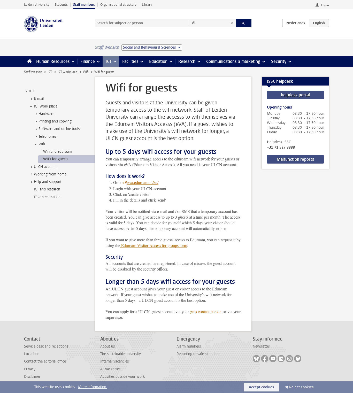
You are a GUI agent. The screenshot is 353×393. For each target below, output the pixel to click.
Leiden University (36, 4)
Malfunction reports (295, 159)
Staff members (84, 4)
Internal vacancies (114, 361)
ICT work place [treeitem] (45, 106)
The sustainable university (120, 353)
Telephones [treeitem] (47, 136)
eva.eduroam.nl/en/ (142, 182)
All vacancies (110, 369)
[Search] (244, 23)
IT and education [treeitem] (47, 197)
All (194, 22)
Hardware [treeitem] (46, 113)
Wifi (86, 72)
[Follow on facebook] (264, 358)
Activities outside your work (122, 376)
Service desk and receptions (46, 346)
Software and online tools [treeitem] (59, 128)
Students (61, 4)
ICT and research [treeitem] (47, 189)
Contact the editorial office (45, 361)
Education (158, 61)
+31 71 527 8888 (281, 147)
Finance (87, 61)
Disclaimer (32, 376)
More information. (92, 386)
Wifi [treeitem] (42, 144)
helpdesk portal (295, 95)
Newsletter (261, 346)
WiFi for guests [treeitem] (55, 159)
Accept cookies (261, 387)
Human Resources (53, 61)
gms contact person (205, 311)
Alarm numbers (189, 346)
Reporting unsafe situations (198, 353)
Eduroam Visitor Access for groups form (153, 245)
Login (325, 5)
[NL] (295, 23)
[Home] (28, 61)
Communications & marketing (233, 61)
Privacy (29, 369)
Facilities (130, 61)
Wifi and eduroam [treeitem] (57, 151)
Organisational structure (118, 4)
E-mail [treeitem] (39, 98)
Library (147, 4)
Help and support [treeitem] (48, 181)
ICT (108, 61)
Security (278, 61)
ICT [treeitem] (31, 91)
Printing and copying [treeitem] (55, 121)
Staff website (33, 72)
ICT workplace (67, 72)
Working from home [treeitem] (50, 174)
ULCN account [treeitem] (45, 166)
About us (107, 346)
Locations (31, 353)
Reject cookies (301, 387)
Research (186, 61)
